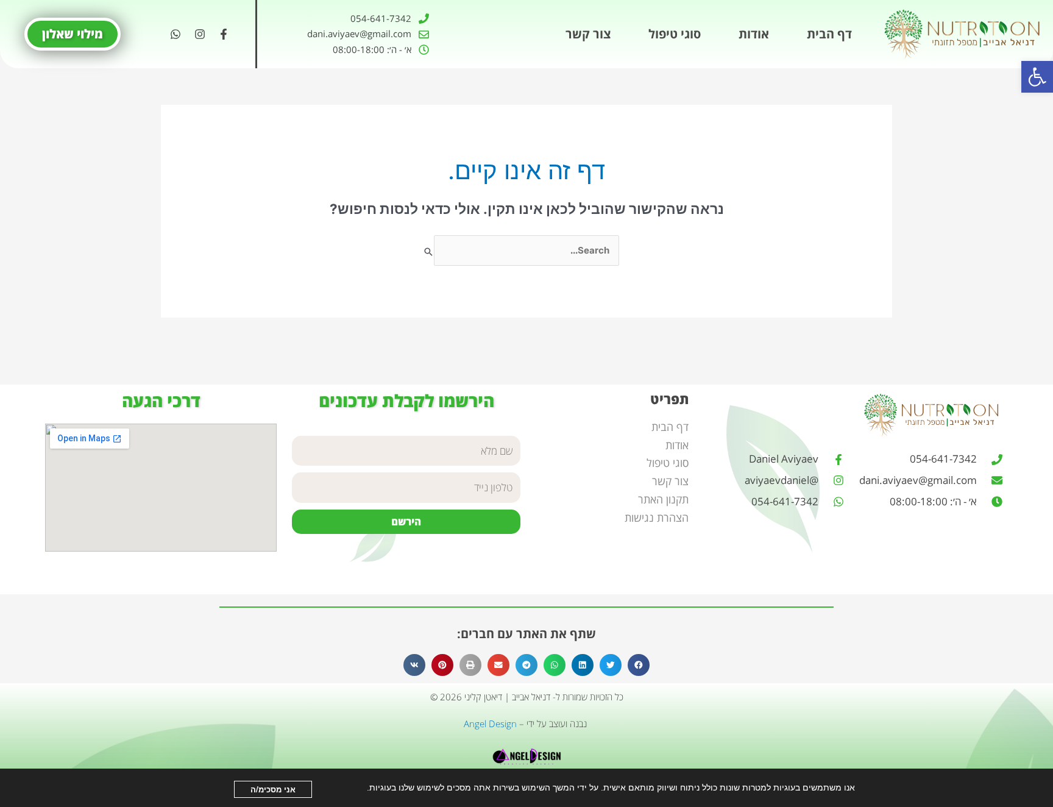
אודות (754, 34)
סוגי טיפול (674, 34)
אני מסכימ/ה (273, 789)
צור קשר (588, 34)
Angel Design (490, 723)
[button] (1037, 77)
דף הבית (829, 34)
